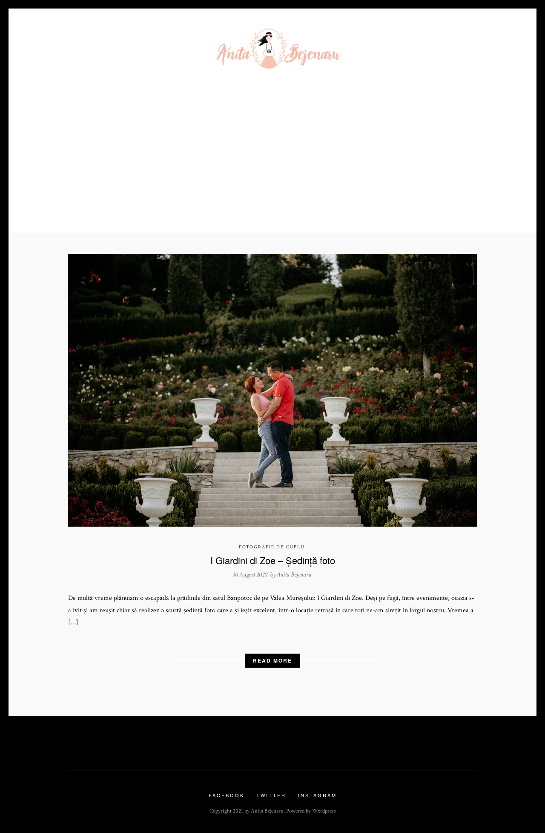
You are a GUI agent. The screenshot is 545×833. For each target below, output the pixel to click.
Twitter (271, 795)
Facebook (226, 795)
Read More (272, 660)
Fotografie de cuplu (272, 547)
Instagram (317, 795)
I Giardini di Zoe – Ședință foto (272, 560)
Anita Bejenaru (294, 575)
